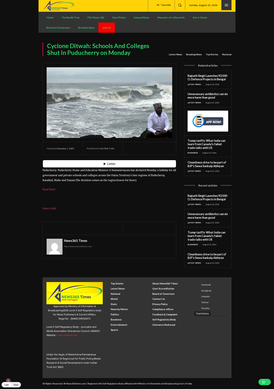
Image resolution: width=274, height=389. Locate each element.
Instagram (206, 290)
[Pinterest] (144, 148)
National (227, 54)
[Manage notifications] (8, 380)
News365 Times (75, 241)
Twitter (205, 302)
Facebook (206, 284)
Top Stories (212, 54)
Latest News (175, 54)
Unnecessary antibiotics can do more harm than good (208, 95)
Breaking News (194, 54)
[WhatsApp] (152, 148)
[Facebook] (130, 148)
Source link (49, 208)
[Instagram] (197, 291)
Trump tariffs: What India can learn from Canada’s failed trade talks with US (206, 144)
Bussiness (193, 153)
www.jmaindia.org (67, 335)
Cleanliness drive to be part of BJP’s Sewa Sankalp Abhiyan (207, 164)
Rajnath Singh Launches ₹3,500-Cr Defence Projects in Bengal (208, 77)
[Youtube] (197, 308)
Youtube (205, 308)
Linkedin (205, 296)
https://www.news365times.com (78, 246)
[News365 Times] (54, 247)
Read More (48, 189)
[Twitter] (137, 148)
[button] (180, 5)
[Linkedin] (197, 296)
